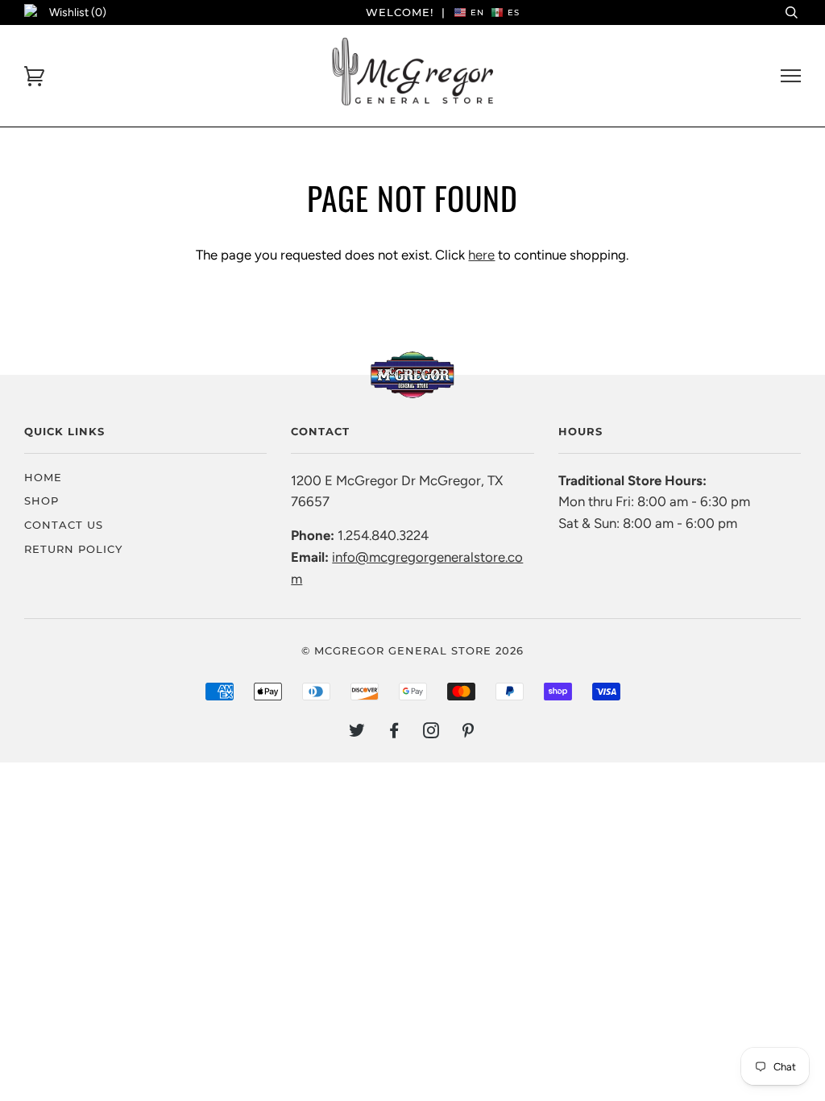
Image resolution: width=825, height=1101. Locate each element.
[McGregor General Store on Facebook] (394, 732)
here (481, 255)
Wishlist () (77, 12)
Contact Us (63, 524)
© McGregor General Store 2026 (412, 650)
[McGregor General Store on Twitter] (357, 732)
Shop (41, 500)
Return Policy (73, 548)
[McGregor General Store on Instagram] (431, 732)
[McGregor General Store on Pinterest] (468, 732)
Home (43, 477)
